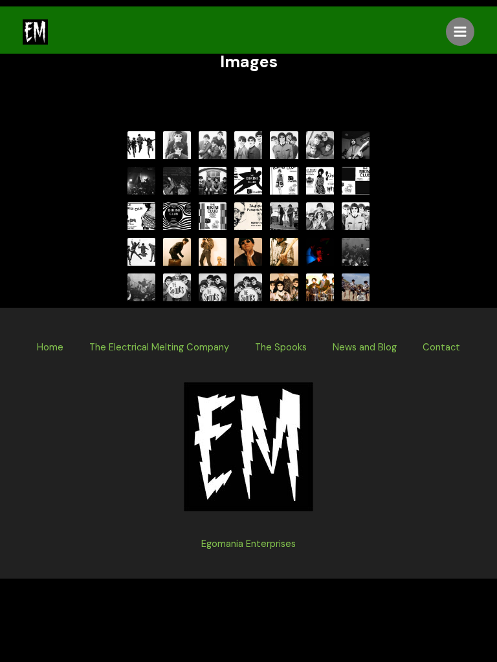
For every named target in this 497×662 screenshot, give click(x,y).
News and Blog (365, 347)
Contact (441, 347)
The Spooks (281, 347)
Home (50, 347)
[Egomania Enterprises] (35, 32)
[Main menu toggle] (460, 31)
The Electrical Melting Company (159, 347)
